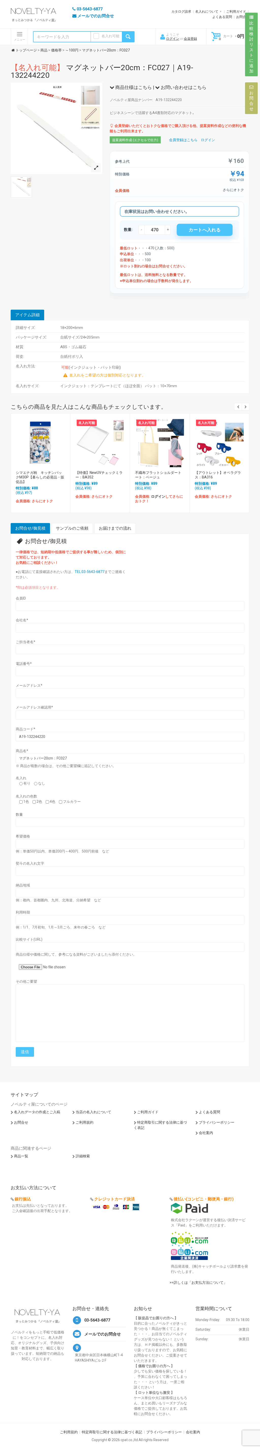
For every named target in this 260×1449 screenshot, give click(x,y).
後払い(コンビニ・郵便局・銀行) (204, 1199)
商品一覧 (21, 1156)
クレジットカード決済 (114, 1199)
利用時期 (23, 912)
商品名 (22, 751)
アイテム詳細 (27, 314)
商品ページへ (40, 441)
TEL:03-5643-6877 (89, 572)
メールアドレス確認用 (34, 707)
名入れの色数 (26, 796)
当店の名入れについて (93, 1112)
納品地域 (23, 885)
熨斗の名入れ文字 (30, 863)
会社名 (22, 620)
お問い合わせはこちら (183, 87)
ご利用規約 (84, 1122)
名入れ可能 (110, 36)
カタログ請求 (181, 11)
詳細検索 (83, 1156)
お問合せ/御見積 (30, 528)
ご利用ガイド (236, 11)
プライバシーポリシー (216, 1122)
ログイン (172, 39)
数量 (19, 814)
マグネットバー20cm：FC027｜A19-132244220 (102, 71)
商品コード (25, 729)
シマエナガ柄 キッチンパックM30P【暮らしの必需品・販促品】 (40, 477)
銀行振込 (23, 1199)
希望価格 (23, 836)
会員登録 (190, 39)
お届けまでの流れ (115, 528)
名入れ (21, 778)
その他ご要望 (26, 981)
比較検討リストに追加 (251, 47)
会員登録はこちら (183, 140)
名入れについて (206, 11)
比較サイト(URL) (29, 939)
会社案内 (206, 1133)
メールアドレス (29, 685)
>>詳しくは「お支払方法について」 (198, 1282)
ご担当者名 (25, 642)
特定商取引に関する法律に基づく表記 (112, 1432)
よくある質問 (222, 17)
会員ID (21, 598)
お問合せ (242, 17)
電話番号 (24, 664)
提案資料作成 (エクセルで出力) (135, 140)
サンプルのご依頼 (72, 528)
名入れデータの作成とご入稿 (37, 1112)
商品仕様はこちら (133, 87)
